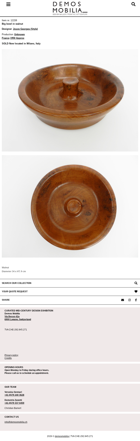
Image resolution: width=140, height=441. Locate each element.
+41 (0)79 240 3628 (14, 395)
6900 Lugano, (12, 319)
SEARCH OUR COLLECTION (16, 283)
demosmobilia (62, 436)
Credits (8, 358)
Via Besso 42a (12, 316)
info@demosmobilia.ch (16, 422)
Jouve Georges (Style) (25, 29)
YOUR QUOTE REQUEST (15, 291)
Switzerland (25, 319)
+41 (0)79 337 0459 (14, 403)
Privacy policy (11, 355)
